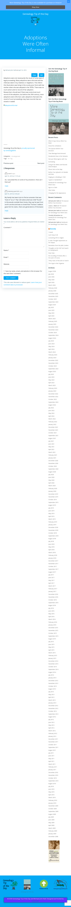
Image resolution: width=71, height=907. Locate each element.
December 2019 (53, 494)
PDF (41, 75)
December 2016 (53, 594)
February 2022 (52, 422)
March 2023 (52, 385)
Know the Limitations (54, 146)
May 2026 (51, 280)
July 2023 (51, 374)
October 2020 (52, 466)
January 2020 (52, 491)
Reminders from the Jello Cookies (58, 245)
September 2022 (53, 402)
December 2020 (53, 460)
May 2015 (51, 647)
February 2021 (52, 455)
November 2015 (53, 630)
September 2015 (53, 636)
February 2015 (52, 655)
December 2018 (53, 527)
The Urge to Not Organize (56, 263)
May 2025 (51, 313)
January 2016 (52, 625)
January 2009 (52, 834)
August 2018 (52, 538)
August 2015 (52, 639)
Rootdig (53, 229)
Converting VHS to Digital (56, 238)
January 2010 (52, 803)
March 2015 (52, 653)
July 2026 (51, 274)
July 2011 (51, 753)
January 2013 (52, 703)
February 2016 (52, 622)
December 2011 (53, 739)
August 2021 (52, 438)
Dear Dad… (51, 253)
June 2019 (51, 511)
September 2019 (53, 502)
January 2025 (52, 324)
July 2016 (51, 608)
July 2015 (51, 641)
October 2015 (52, 633)
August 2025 (52, 305)
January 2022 (52, 424)
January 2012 (52, 736)
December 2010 (53, 772)
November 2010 (53, 775)
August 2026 (52, 271)
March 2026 (52, 285)
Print (34, 75)
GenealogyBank (11, 151)
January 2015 (52, 658)
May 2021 (51, 447)
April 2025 (51, 316)
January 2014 (52, 678)
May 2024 (51, 346)
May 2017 (51, 580)
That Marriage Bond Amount (57, 153)
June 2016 (51, 611)
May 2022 (51, 413)
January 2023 (52, 391)
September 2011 (53, 747)
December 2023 (53, 360)
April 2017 (51, 583)
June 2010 (51, 789)
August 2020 (52, 472)
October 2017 (52, 566)
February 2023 (52, 388)
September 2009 (53, 811)
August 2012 (52, 717)
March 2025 (52, 318)
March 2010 (52, 797)
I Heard (50, 232)
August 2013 (52, 689)
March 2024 (52, 352)
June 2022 (51, 410)
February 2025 (52, 321)
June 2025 (51, 310)
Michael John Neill (10, 70)
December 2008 (53, 836)
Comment (8, 227)
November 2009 (53, 806)
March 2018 (52, 552)
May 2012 (51, 725)
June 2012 (51, 722)
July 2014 (51, 675)
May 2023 (51, 380)
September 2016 (53, 602)
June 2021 (51, 444)
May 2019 (51, 513)
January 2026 (52, 291)
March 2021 (52, 452)
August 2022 (52, 405)
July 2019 (51, 508)
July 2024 (51, 341)
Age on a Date (52, 187)
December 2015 (53, 627)
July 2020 (51, 474)
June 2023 (51, 377)
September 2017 (53, 569)
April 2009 (51, 825)
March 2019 (52, 519)
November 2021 (53, 430)
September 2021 (53, 435)
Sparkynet (35, 901)
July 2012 (51, 719)
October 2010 (52, 778)
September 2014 (53, 669)
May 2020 (51, 480)
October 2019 (52, 499)
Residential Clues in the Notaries (58, 156)
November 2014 (53, 664)
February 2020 (52, 488)
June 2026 (51, 277)
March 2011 (52, 764)
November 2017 (53, 563)
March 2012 (52, 731)
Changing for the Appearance (57, 193)
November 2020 (53, 463)
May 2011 (51, 758)
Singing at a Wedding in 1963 (57, 177)
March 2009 (52, 828)
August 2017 (52, 572)
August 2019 (52, 505)
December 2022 (53, 394)
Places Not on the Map (55, 169)
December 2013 (53, 680)
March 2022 (52, 419)
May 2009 (51, 822)
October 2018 (52, 533)
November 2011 (53, 742)
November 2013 (53, 683)
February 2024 (52, 355)
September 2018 (53, 536)
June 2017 (51, 577)
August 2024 (52, 338)
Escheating (51, 162)
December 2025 (53, 293)
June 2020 (51, 477)
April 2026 (51, 282)
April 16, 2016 (22, 70)
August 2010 (52, 783)
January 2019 (52, 525)
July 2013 (51, 692)
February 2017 (52, 589)
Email (6, 257)
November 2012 (53, 708)
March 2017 (52, 586)
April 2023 (51, 383)
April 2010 (51, 795)
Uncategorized (15, 156)
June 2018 (51, 544)
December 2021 (53, 427)
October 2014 (52, 667)
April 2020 (51, 483)
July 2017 (51, 575)
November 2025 (53, 296)
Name (6, 250)
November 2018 (53, 530)
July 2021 (51, 441)
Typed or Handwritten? (55, 180)
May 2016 (51, 614)
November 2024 (53, 330)
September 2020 (53, 469)
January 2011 (52, 769)
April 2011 (51, 761)
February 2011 (52, 767)
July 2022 (51, 408)
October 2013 (52, 686)
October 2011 (52, 744)
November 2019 (53, 497)
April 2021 (51, 449)
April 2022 (51, 416)
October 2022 (52, 399)
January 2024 (52, 357)
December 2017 (53, 561)
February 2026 (52, 288)
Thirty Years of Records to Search (58, 260)
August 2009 (52, 814)
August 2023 (52, 371)
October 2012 (52, 711)
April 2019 (51, 516)
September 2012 (53, 714)
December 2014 (53, 661)
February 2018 (52, 555)
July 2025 (51, 307)
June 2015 (51, 644)
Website (6, 264)
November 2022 (53, 396)
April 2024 (51, 349)
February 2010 (52, 800)
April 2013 (51, 697)
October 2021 (52, 433)
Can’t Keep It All (53, 235)
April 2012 (51, 728)
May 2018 (51, 547)
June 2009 (51, 820)
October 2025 (52, 299)
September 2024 (53, 335)
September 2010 (53, 781)
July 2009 (51, 817)
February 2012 (52, 733)
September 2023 (53, 369)
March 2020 (52, 485)
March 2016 (52, 619)
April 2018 (51, 550)
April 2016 (51, 616)
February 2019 (52, 522)
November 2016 (53, 597)
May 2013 (51, 694)
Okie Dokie (51, 190)
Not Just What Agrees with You (57, 159)
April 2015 (51, 650)
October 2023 (52, 366)
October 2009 (52, 809)
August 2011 (52, 750)
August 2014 (52, 672)
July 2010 (51, 786)
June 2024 (51, 344)
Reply (6, 186)
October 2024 (52, 332)
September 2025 (53, 302)
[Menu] (35, 24)
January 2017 (52, 591)
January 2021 (52, 458)
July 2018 (51, 541)
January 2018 (52, 558)
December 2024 (53, 327)
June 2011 (51, 756)
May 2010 (51, 792)
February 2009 (52, 831)
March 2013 (52, 700)
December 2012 (53, 705)
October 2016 (52, 600)
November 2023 (53, 363)
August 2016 (52, 605)
